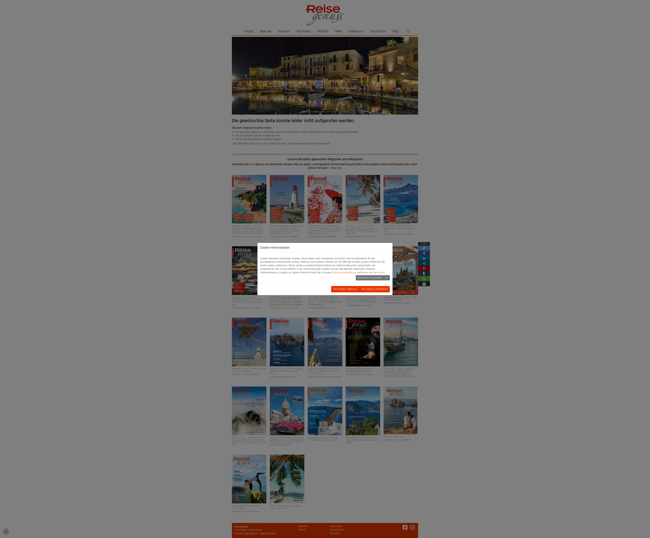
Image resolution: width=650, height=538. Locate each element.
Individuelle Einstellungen (369, 277)
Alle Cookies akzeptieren (374, 289)
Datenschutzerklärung (344, 272)
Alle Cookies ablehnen (345, 289)
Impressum (379, 272)
